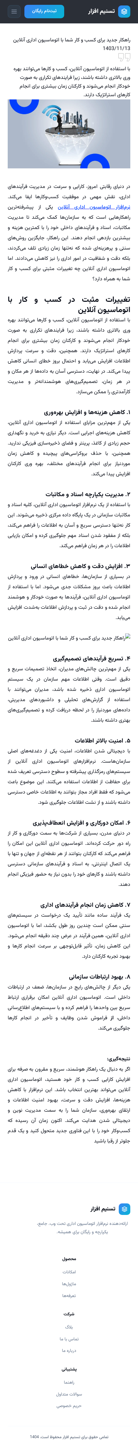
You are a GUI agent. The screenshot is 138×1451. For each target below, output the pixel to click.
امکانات (69, 1272)
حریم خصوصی (69, 1406)
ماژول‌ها (69, 1284)
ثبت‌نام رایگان (44, 11)
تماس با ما (69, 1339)
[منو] (14, 11)
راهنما (69, 1382)
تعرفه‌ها (69, 1296)
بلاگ (69, 1327)
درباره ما (69, 1350)
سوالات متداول (69, 1394)
